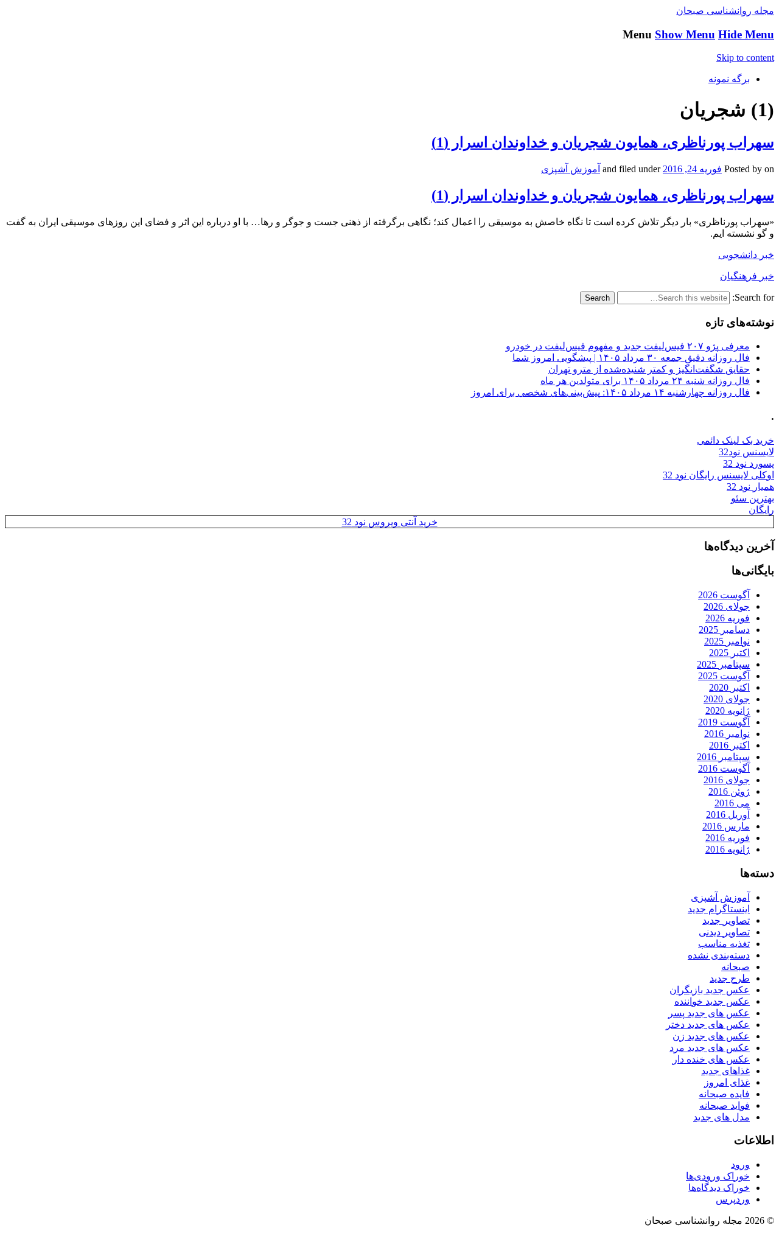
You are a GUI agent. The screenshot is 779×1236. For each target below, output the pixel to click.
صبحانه (735, 967)
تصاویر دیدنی (724, 932)
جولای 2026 (727, 606)
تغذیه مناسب (724, 943)
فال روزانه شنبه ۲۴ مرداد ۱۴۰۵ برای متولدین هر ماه (645, 380)
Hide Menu (746, 34)
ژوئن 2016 (729, 791)
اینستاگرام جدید (719, 909)
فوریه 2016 (727, 838)
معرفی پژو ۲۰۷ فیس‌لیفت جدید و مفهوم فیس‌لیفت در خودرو (628, 346)
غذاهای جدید (725, 1071)
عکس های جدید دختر (708, 1024)
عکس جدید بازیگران (709, 990)
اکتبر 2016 (729, 745)
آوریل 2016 (728, 814)
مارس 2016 (726, 826)
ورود (740, 1164)
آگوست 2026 (724, 595)
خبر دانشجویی (746, 255)
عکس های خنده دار (711, 1059)
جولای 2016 (727, 780)
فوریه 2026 (727, 618)
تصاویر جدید (726, 920)
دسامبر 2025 (724, 629)
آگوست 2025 (724, 676)
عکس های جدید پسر (709, 1013)
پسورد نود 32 (748, 463)
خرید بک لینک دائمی (735, 440)
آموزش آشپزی (570, 169)
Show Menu (685, 34)
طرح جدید (730, 978)
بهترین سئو (752, 498)
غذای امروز (727, 1082)
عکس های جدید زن (711, 1036)
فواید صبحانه (724, 1105)
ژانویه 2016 (727, 849)
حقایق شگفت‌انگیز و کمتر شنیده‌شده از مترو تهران (649, 369)
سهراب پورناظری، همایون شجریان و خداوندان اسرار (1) (602, 142)
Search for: (753, 297)
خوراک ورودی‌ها (718, 1176)
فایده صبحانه (724, 1094)
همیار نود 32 (750, 486)
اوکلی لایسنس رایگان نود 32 (718, 475)
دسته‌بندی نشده (719, 955)
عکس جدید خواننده (712, 1001)
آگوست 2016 (724, 768)
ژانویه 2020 (727, 710)
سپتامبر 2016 (723, 757)
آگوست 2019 (724, 722)
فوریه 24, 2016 (692, 169)
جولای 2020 (727, 699)
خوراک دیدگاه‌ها (719, 1187)
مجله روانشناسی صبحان (725, 10)
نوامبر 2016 (727, 733)
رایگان (761, 510)
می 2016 (732, 803)
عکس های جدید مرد (709, 1047)
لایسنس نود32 (746, 452)
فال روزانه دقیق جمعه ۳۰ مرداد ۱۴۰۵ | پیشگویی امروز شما (631, 357)
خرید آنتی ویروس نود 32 (390, 522)
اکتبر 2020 (729, 687)
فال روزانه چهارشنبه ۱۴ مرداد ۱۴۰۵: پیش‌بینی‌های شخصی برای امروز (610, 392)
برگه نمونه (729, 79)
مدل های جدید (721, 1117)
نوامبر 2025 (727, 641)
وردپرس (733, 1199)
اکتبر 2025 (729, 653)
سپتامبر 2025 (723, 664)
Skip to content (745, 57)
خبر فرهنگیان (747, 276)
